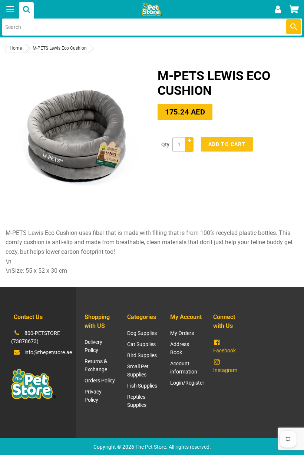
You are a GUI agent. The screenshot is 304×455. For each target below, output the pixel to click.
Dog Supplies (142, 333)
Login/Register (187, 383)
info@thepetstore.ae (48, 352)
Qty (165, 144)
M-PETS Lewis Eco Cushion (60, 48)
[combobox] (152, 27)
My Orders (182, 333)
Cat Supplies (141, 344)
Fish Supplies (142, 386)
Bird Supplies (142, 355)
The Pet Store (150, 447)
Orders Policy (100, 380)
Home (16, 48)
